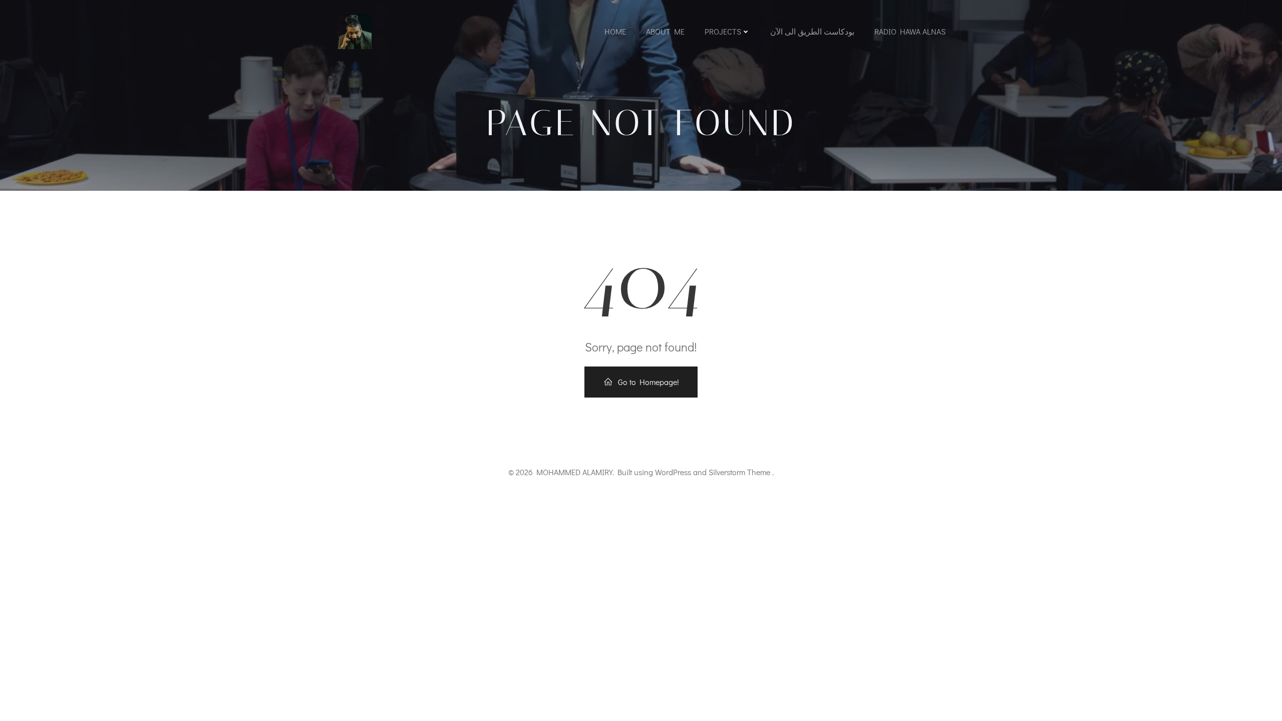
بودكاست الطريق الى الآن (812, 31)
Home (615, 31)
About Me (665, 31)
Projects (723, 31)
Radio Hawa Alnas (909, 31)
